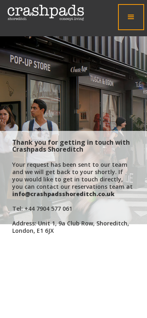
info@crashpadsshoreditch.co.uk (63, 194)
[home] (44, 12)
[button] (131, 17)
